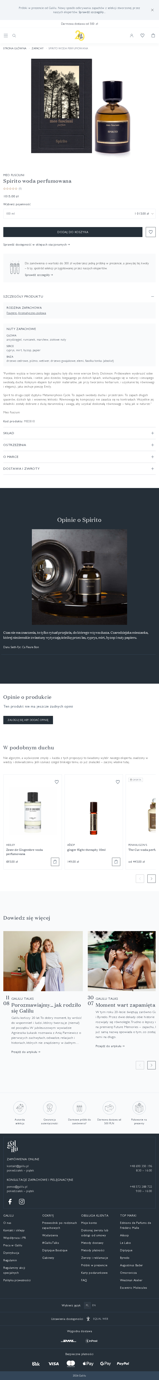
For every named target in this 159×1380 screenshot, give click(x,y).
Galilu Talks (22, 999)
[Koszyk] (153, 35)
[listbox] (79, 214)
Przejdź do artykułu (24, 1052)
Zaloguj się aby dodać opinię (28, 720)
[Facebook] (10, 1201)
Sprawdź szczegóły (37, 275)
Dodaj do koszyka (72, 232)
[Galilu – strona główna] (79, 35)
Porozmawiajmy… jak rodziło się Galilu (46, 1008)
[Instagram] (21, 1201)
